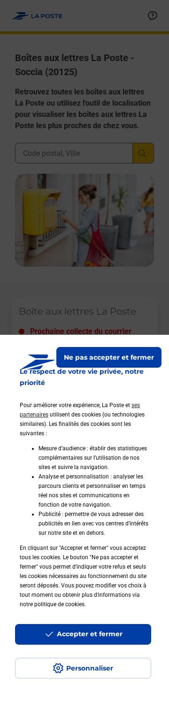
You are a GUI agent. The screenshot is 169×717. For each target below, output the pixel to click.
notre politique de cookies (52, 604)
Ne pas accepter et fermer (109, 357)
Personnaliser (89, 668)
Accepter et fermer (90, 634)
